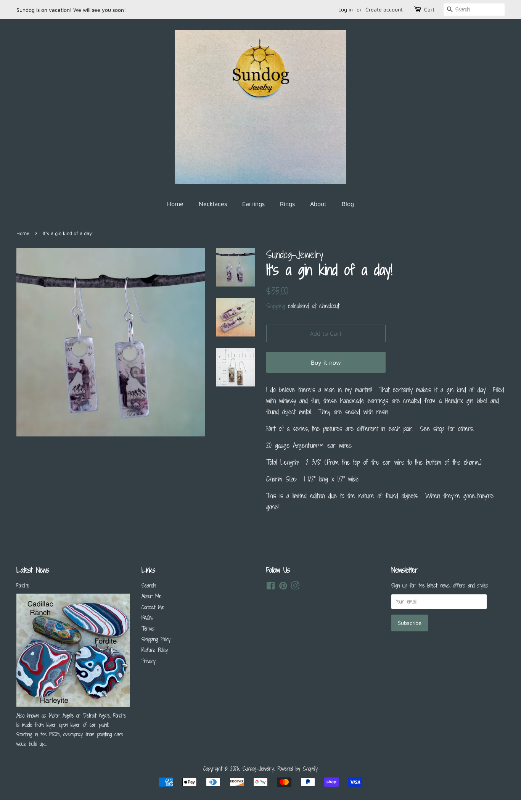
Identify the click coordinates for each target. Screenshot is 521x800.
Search (149, 585)
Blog (348, 203)
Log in (345, 9)
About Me (151, 596)
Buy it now (326, 362)
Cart (429, 9)
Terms (148, 629)
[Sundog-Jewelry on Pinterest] (283, 587)
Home (175, 203)
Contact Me (153, 607)
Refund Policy (155, 650)
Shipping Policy (156, 639)
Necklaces (213, 203)
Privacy (149, 661)
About (318, 203)
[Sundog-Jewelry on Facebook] (270, 587)
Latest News (32, 570)
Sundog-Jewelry (258, 769)
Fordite (22, 585)
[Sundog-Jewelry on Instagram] (295, 587)
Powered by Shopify (297, 769)
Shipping (275, 306)
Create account (384, 9)
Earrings (253, 203)
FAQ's (147, 618)
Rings (287, 203)
